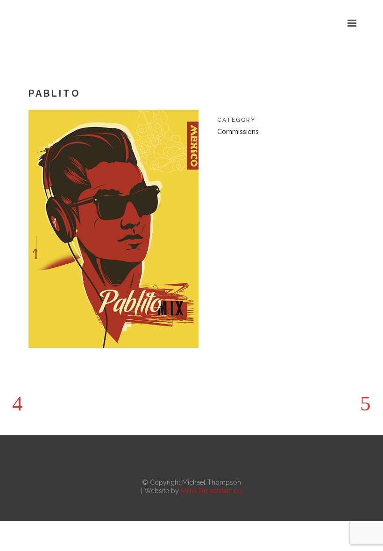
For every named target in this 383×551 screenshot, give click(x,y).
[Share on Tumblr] (281, 154)
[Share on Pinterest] (296, 154)
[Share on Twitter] (236, 154)
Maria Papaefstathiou (211, 490)
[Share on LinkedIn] (266, 154)
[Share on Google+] (251, 154)
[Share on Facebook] (222, 154)
